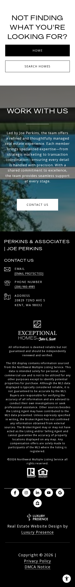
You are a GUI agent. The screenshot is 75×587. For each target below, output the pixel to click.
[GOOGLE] (60, 493)
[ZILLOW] (37, 503)
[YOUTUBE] (49, 493)
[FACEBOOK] (15, 493)
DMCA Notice (37, 566)
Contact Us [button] (37, 205)
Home (37, 50)
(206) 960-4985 (25, 287)
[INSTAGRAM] (26, 493)
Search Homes (38, 66)
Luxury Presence (37, 532)
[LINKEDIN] (37, 493)
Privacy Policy (37, 560)
